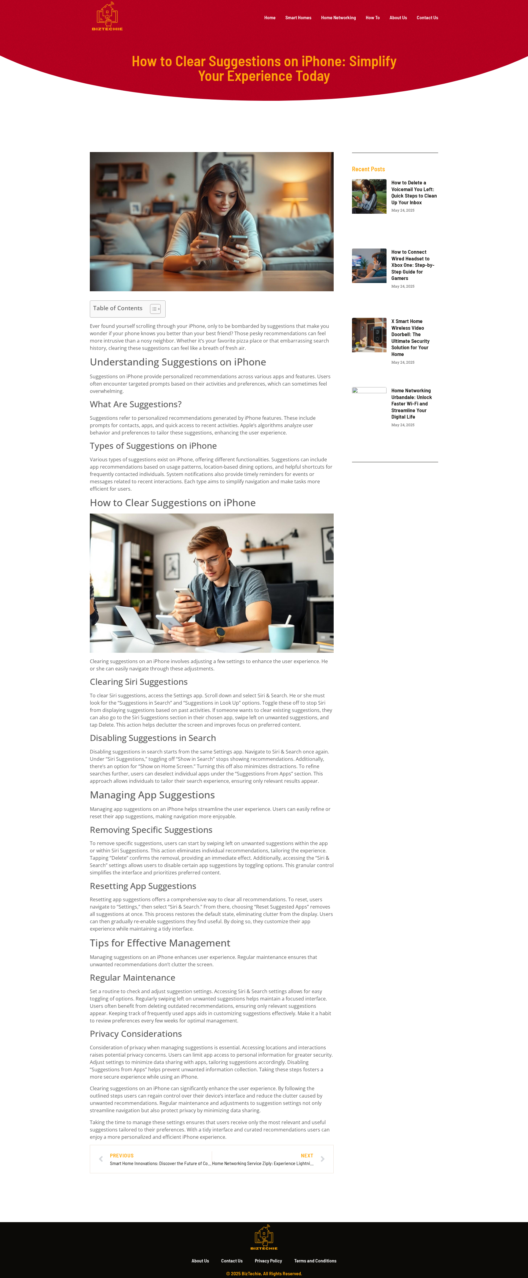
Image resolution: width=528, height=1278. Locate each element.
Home (270, 17)
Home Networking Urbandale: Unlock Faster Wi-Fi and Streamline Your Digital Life (411, 403)
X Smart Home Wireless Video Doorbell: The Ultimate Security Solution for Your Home (410, 337)
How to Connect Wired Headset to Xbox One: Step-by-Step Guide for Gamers (413, 264)
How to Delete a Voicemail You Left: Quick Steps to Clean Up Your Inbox (414, 192)
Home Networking (338, 17)
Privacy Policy (268, 1260)
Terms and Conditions (315, 1260)
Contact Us (427, 17)
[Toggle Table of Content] (152, 309)
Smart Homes (298, 17)
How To (373, 17)
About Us (398, 17)
